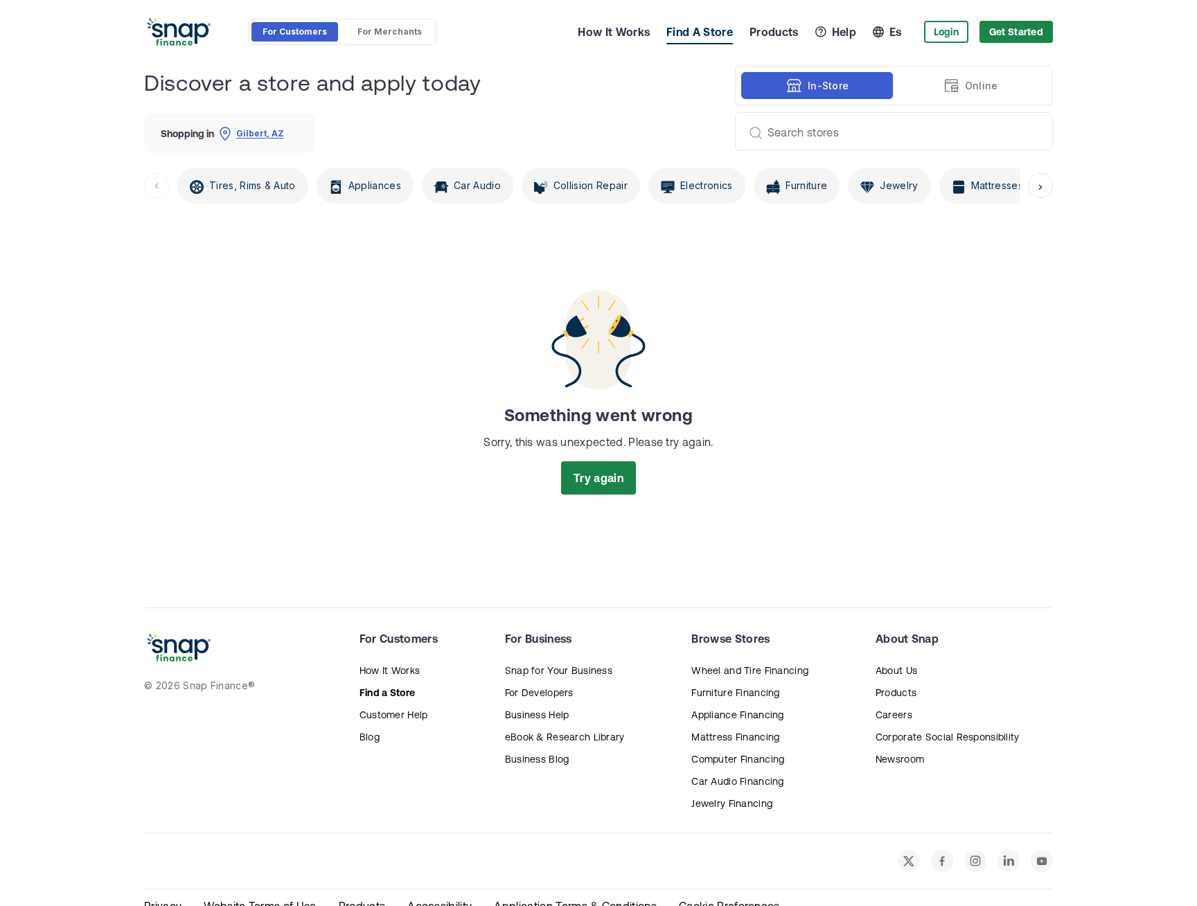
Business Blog (537, 759)
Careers (894, 714)
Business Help (537, 714)
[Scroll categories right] (1040, 185)
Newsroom (900, 759)
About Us (896, 670)
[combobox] (888, 131)
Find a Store (387, 692)
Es (895, 32)
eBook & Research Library (565, 737)
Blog (370, 737)
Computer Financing (737, 759)
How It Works (614, 32)
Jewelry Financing (731, 803)
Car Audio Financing (737, 781)
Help (844, 32)
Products (774, 32)
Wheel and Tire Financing (749, 670)
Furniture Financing (735, 692)
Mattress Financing (735, 737)
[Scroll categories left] (156, 185)
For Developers (539, 692)
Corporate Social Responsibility (948, 737)
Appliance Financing (737, 714)
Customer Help (394, 714)
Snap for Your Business (558, 670)
